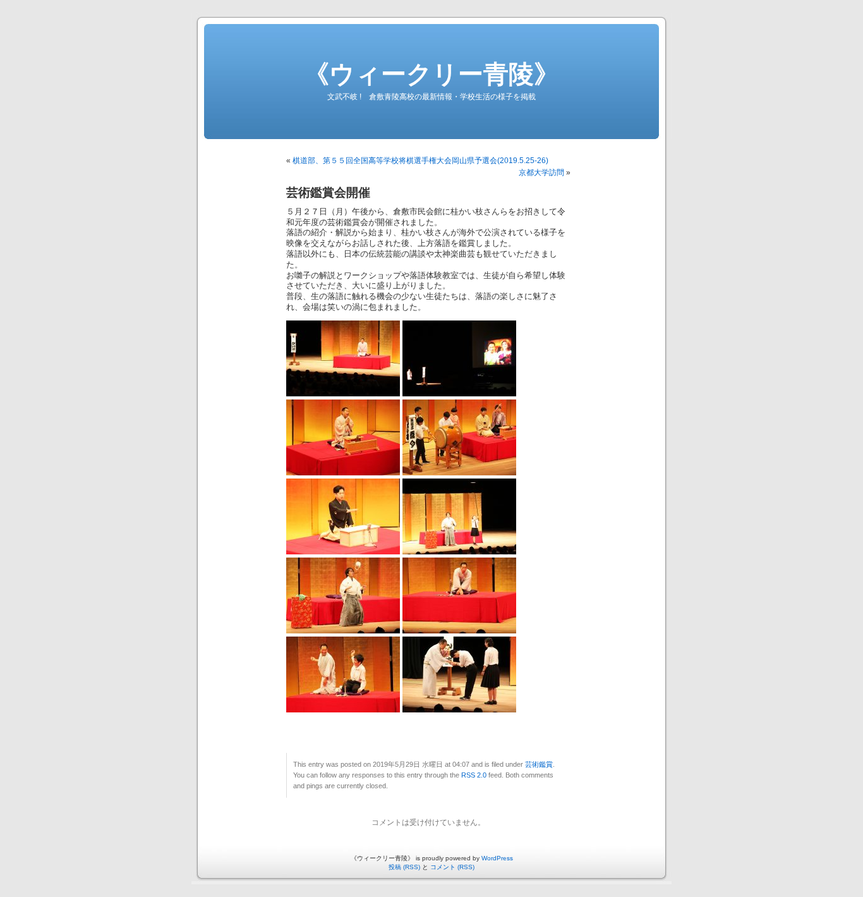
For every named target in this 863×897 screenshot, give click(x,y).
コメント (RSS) (452, 866)
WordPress (497, 858)
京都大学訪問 (541, 172)
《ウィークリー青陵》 (431, 74)
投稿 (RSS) (404, 866)
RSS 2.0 (473, 775)
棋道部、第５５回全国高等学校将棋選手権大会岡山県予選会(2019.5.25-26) (420, 160)
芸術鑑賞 (539, 764)
